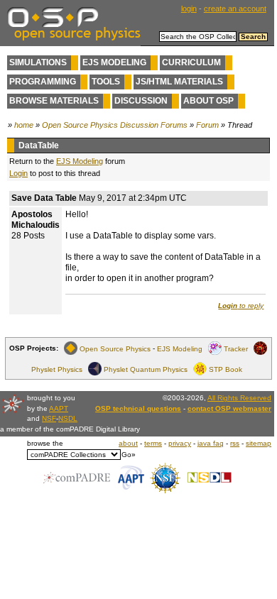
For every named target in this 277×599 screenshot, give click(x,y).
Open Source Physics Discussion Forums (115, 125)
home (23, 125)
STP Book (225, 369)
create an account (235, 8)
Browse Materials (54, 101)
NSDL (67, 418)
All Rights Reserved (239, 398)
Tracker (236, 348)
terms (153, 443)
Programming (42, 81)
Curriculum (191, 62)
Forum (207, 125)
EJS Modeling (114, 62)
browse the (45, 443)
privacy (179, 443)
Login (18, 173)
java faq (210, 443)
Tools (106, 81)
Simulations (38, 62)
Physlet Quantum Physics (146, 369)
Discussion (141, 101)
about (128, 443)
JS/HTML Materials (179, 81)
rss (234, 443)
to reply (241, 305)
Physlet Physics (56, 369)
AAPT (58, 408)
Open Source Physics (115, 348)
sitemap (258, 443)
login (189, 8)
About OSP (208, 101)
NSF (49, 418)
